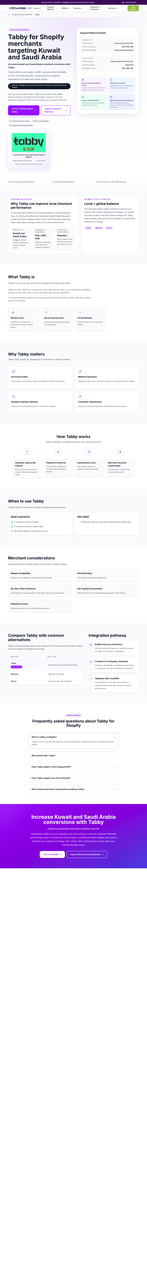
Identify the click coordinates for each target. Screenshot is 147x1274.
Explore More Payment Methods (85, 854)
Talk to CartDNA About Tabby (22, 110)
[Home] (9, 14)
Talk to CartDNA (50, 854)
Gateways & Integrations (94, 8)
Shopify (66, 2)
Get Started (133, 8)
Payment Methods (50, 8)
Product (36, 8)
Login (122, 8)
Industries (77, 8)
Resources (112, 8)
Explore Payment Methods (53, 110)
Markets (65, 8)
